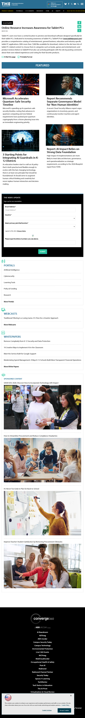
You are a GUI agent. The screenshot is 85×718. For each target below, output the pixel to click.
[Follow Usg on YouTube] (75, 4)
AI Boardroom (42, 632)
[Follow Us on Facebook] (69, 4)
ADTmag (42, 635)
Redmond (42, 668)
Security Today (42, 675)
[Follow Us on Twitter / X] (72, 4)
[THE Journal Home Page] (12, 4)
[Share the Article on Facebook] (79, 22)
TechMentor (42, 682)
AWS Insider (42, 639)
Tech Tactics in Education (42, 685)
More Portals (9, 301)
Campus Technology (42, 645)
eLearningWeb (7, 23)
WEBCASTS (10, 313)
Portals (9, 265)
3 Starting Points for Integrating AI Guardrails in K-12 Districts (21, 157)
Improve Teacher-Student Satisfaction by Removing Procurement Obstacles (33, 542)
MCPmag (42, 655)
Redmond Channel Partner (42, 672)
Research (40, 11)
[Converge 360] (42, 619)
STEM (47, 11)
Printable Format (26, 57)
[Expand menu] (82, 4)
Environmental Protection (42, 649)
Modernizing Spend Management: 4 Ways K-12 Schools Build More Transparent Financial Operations (42, 360)
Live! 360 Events (42, 652)
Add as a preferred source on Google (56, 4)
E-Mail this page (9, 57)
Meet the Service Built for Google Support (20, 353)
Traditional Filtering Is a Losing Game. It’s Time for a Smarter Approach (31, 318)
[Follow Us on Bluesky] (65, 4)
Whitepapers (12, 336)
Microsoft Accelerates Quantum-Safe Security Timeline (17, 101)
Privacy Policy (21, 231)
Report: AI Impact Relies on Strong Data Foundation (63, 150)
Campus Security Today (42, 642)
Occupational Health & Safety (42, 662)
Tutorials (19, 11)
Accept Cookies (64, 710)
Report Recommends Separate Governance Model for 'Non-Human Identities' (64, 101)
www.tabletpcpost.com (72, 38)
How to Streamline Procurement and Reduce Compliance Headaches (30, 436)
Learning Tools (9, 282)
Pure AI (42, 665)
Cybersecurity (9, 276)
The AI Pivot (42, 688)
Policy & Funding (10, 288)
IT (63, 11)
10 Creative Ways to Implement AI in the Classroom (23, 347)
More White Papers (11, 366)
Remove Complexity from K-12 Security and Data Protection (27, 341)
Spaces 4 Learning (42, 678)
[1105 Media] (43, 627)
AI (52, 11)
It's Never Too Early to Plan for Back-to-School (21, 489)
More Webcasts (10, 324)
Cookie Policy (65, 705)
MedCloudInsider (42, 659)
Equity (58, 11)
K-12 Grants (30, 11)
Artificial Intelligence (12, 270)
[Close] (71, 695)
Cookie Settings (47, 710)
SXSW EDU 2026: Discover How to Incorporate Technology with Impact (31, 383)
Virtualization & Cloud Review (42, 692)
